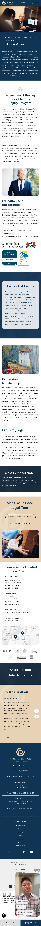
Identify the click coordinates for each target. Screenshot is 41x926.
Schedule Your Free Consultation (20, 517)
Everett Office (20, 798)
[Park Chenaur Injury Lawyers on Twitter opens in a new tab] (24, 851)
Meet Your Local (20, 505)
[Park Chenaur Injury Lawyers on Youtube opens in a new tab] (31, 851)
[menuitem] (9, 851)
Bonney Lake (20, 845)
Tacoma (20, 829)
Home (7, 37)
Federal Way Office (20, 766)
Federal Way (20, 825)
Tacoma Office (20, 782)
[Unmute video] (5, 894)
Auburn (20, 842)
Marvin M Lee (11, 40)
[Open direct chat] (35, 870)
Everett (20, 832)
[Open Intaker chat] (18, 917)
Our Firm (16, 37)
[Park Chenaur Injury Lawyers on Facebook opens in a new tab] (16, 851)
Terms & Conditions (20, 869)
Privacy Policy (20, 872)
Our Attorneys (30, 37)
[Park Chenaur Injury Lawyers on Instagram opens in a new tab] (9, 851)
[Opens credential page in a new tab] (7, 651)
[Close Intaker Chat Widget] (38, 870)
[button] (4, 915)
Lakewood (20, 839)
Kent (20, 835)
